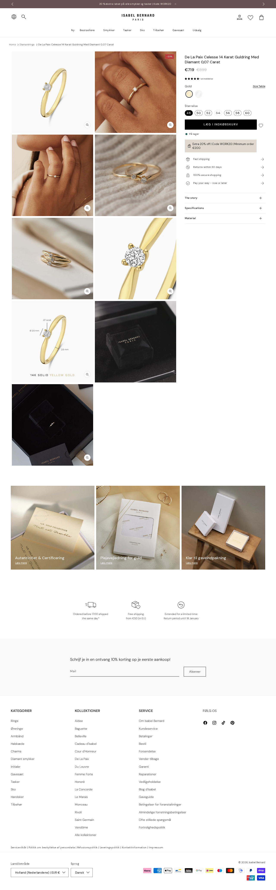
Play (135, 341)
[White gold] (198, 94)
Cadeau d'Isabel (86, 744)
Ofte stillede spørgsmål (155, 820)
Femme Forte (84, 774)
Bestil (142, 744)
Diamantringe (27, 44)
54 (219, 113)
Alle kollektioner (85, 835)
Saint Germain (84, 820)
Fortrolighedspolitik (152, 827)
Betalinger (145, 736)
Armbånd (17, 736)
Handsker (17, 797)
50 (198, 113)
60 (247, 113)
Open (138, 475)
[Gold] (189, 94)
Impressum (156, 847)
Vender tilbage (149, 759)
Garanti (144, 767)
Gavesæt (17, 774)
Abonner (194, 671)
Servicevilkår (19, 847)
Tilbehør (16, 804)
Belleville (80, 736)
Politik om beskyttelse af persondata (52, 847)
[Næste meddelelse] (263, 4)
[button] (24, 17)
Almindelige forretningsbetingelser (162, 812)
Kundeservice (148, 729)
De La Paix (82, 759)
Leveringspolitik (110, 847)
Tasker (15, 782)
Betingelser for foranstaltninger (160, 804)
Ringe (14, 721)
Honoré (80, 782)
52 (208, 113)
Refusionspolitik (87, 847)
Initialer (15, 767)
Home (12, 44)
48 (189, 113)
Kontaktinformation (134, 847)
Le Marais (81, 797)
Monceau (81, 804)
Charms (16, 751)
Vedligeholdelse (150, 782)
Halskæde (17, 744)
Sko (13, 789)
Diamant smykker (22, 759)
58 (237, 113)
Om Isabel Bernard (151, 721)
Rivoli (78, 812)
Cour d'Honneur (85, 751)
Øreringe (17, 729)
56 (228, 113)
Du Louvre (82, 767)
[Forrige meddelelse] (12, 4)
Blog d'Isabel (147, 789)
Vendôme (81, 827)
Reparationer (147, 774)
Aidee (79, 721)
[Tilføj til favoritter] (261, 126)
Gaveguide (146, 797)
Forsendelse (147, 751)
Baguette (81, 729)
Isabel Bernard (257, 862)
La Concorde (84, 789)
